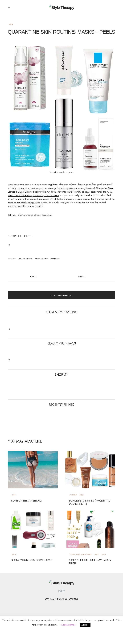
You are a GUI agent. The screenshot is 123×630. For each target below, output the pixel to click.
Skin (11, 24)
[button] (9, 7)
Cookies (73, 598)
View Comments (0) (61, 295)
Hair (96, 554)
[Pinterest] (71, 606)
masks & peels (25, 258)
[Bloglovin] (64, 606)
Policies (62, 598)
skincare (55, 258)
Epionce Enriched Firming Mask (24, 202)
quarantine (41, 258)
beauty (12, 258)
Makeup (73, 495)
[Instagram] (52, 606)
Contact (50, 598)
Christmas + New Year (81, 554)
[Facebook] (58, 606)
